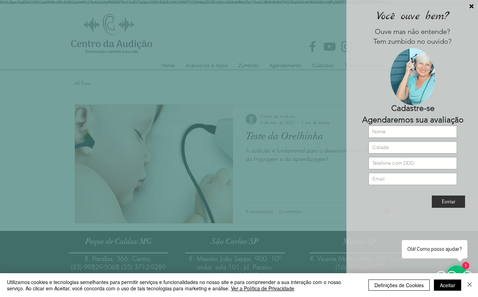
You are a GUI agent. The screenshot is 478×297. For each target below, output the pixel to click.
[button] (472, 6)
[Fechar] (469, 285)
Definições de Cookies (399, 285)
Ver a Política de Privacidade (262, 288)
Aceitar (447, 285)
